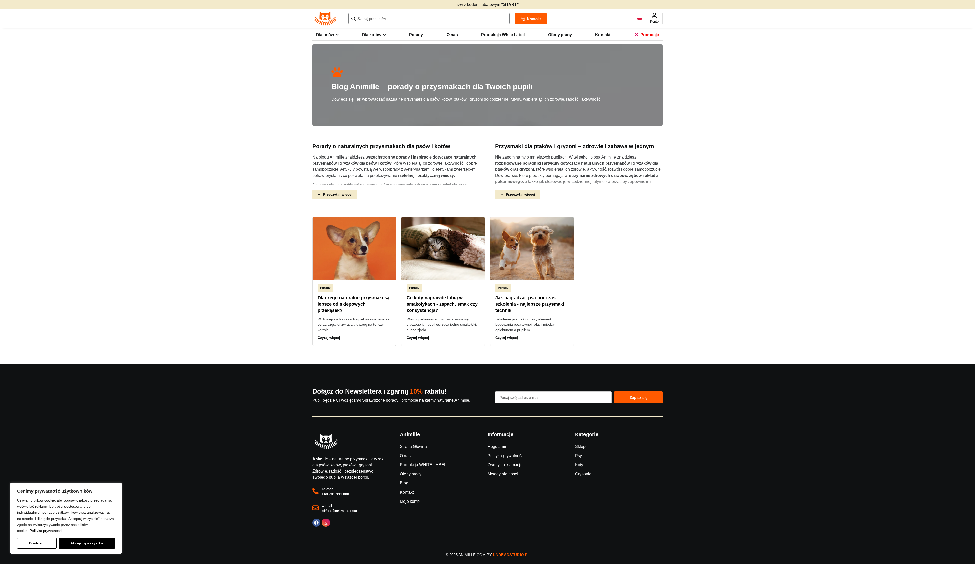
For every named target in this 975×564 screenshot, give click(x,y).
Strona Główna (413, 446)
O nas (405, 455)
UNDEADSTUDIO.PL (511, 555)
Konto (654, 21)
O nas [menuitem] (452, 35)
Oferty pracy (410, 474)
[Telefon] (315, 491)
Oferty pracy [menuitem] (560, 35)
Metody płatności (503, 474)
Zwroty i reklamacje (505, 465)
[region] (66, 518)
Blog (404, 483)
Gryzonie (583, 474)
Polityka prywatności (46, 531)
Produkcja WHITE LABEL (423, 465)
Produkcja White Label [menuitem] (503, 35)
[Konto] (654, 15)
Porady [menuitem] (416, 35)
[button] (335, 194)
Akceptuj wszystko (86, 543)
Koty (579, 465)
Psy (578, 455)
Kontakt (407, 492)
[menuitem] (327, 34)
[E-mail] (315, 508)
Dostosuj (37, 543)
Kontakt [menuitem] (602, 35)
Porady (325, 288)
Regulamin (497, 446)
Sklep (580, 446)
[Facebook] (316, 523)
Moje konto (410, 501)
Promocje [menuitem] (649, 35)
